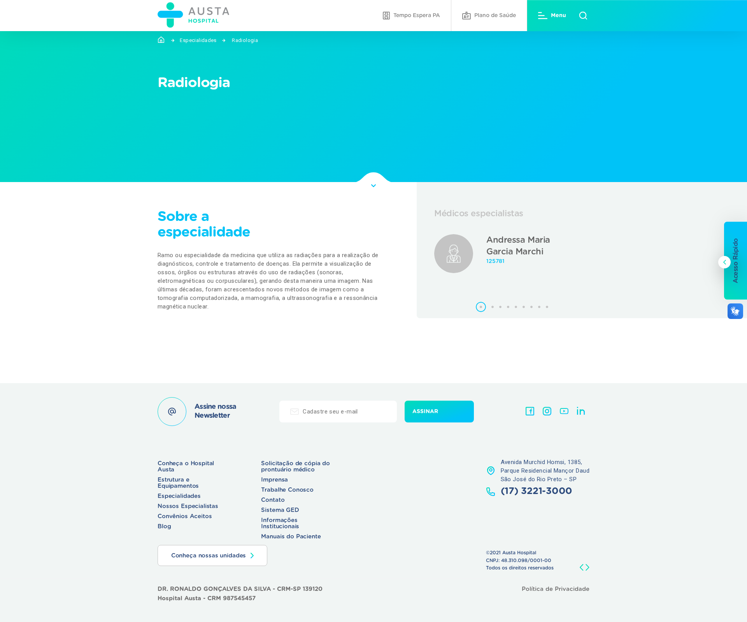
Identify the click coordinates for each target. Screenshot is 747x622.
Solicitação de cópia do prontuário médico (295, 467)
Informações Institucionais (280, 523)
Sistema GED (280, 510)
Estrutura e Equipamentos (178, 483)
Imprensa (274, 480)
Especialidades (198, 40)
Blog (164, 526)
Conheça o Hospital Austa (186, 467)
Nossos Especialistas (188, 506)
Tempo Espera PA (416, 15)
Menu (558, 15)
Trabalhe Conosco (287, 490)
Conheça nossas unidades (208, 556)
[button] (481, 307)
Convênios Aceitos (185, 516)
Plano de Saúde (495, 15)
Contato (272, 500)
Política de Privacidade (555, 589)
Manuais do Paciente (291, 537)
